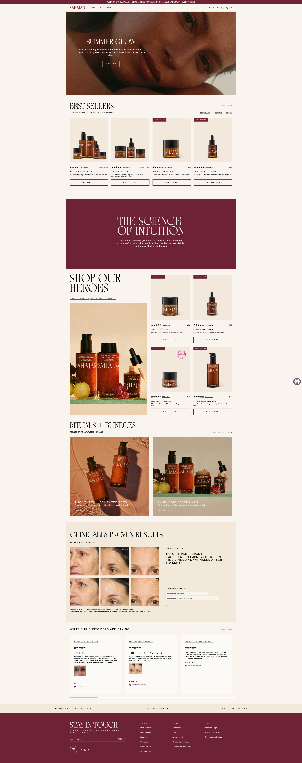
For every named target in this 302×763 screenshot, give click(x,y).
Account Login (211, 727)
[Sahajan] (77, 8)
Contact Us (177, 727)
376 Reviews (166, 397)
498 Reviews (168, 167)
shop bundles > (82, 510)
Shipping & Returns (213, 732)
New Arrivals (145, 727)
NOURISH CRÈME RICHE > (141, 642)
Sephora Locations (180, 742)
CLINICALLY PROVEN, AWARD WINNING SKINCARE (93, 299)
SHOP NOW (111, 64)
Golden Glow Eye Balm (161, 401)
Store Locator (178, 737)
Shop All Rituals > (222, 432)
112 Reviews (85, 167)
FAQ (174, 732)
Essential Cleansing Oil (204, 401)
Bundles (143, 737)
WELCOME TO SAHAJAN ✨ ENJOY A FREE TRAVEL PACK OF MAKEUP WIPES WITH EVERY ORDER (151, 2)
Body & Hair (145, 746)
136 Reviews (126, 167)
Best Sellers (145, 732)
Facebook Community (181, 746)
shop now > (163, 510)
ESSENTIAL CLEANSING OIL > (199, 642)
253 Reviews (209, 397)
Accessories (145, 751)
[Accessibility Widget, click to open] (297, 381)
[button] (222, 8)
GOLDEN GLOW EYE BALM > (86, 642)
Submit (121, 739)
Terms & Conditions (213, 737)
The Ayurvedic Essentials (84, 172)
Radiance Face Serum (205, 172)
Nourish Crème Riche (164, 172)
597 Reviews (209, 167)
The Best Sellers (120, 172)
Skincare (144, 742)
